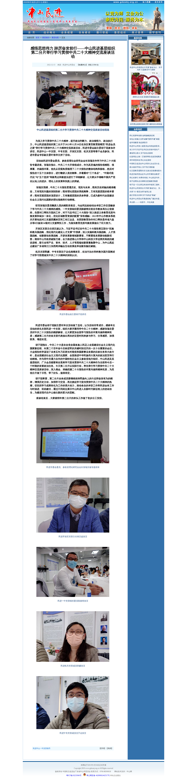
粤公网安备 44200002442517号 (98, 775)
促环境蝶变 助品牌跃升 (139, 143)
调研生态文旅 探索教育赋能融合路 (146, 97)
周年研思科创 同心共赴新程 (140, 160)
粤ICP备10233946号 (73, 775)
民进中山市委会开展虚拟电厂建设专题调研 (146, 199)
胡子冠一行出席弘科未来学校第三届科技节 (146, 185)
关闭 (109, 748)
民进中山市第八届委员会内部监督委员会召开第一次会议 (151, 146)
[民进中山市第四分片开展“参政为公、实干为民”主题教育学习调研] (146, 53)
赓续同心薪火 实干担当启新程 (141, 153)
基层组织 (45, 38)
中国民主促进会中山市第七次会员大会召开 (146, 164)
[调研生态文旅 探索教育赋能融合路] (146, 83)
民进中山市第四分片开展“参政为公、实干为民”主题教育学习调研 (155, 188)
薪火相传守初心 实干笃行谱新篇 (142, 167)
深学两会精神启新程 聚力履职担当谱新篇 (146, 124)
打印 (102, 748)
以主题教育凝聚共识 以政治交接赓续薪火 (146, 171)
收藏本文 (82, 65)
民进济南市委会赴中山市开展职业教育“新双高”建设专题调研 (153, 174)
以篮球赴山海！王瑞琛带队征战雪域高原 (145, 157)
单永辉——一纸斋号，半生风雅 (142, 202)
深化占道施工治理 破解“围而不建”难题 (145, 139)
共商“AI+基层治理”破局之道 (140, 192)
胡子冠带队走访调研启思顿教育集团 (144, 181)
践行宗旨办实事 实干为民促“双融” (143, 195)
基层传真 (55, 38)
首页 (37, 38)
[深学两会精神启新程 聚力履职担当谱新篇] (146, 110)
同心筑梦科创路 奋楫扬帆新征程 (142, 136)
